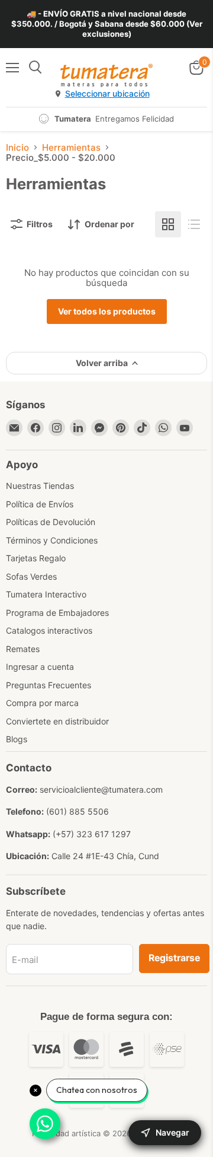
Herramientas (71, 147)
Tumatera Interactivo (46, 594)
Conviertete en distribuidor (57, 721)
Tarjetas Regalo (36, 558)
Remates (23, 649)
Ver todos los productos (107, 311)
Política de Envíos (39, 504)
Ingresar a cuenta (40, 667)
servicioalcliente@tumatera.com (101, 789)
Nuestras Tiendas (40, 486)
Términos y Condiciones (52, 540)
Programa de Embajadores (57, 613)
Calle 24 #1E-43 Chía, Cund (105, 856)
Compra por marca (42, 703)
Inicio (17, 147)
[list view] (194, 224)
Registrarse (174, 958)
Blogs (16, 739)
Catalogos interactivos (49, 630)
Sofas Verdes (31, 576)
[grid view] (168, 224)
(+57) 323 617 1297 (92, 834)
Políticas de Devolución (50, 522)
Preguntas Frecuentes (48, 685)
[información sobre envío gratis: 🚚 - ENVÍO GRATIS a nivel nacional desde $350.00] (106, 24)
